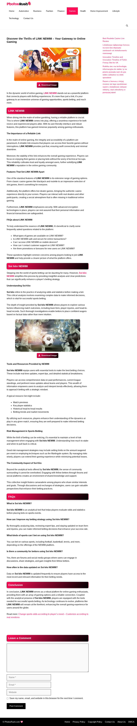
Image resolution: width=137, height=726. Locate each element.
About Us (121, 722)
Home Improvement (99, 11)
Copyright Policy (95, 722)
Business (37, 11)
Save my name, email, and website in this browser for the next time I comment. (46, 698)
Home (11, 11)
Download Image (49, 85)
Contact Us (28, 18)
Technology (14, 18)
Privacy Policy (79, 722)
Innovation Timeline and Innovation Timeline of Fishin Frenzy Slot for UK (115, 60)
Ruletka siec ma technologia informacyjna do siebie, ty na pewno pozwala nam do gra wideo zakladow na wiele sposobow (115, 72)
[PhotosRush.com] (19, 3)
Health (83, 11)
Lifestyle (116, 11)
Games (72, 11)
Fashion (49, 11)
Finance (61, 11)
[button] (127, 25)
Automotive (24, 11)
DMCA (131, 722)
